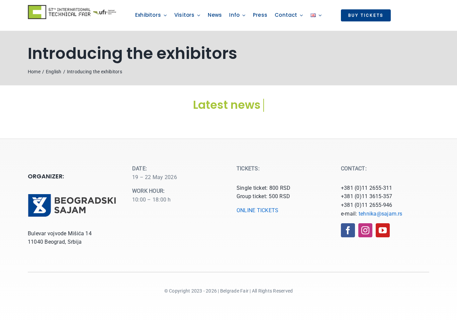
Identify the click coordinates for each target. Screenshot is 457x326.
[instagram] (365, 230)
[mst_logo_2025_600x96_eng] (72, 7)
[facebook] (348, 230)
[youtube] (383, 230)
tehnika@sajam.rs (380, 214)
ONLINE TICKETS (257, 210)
